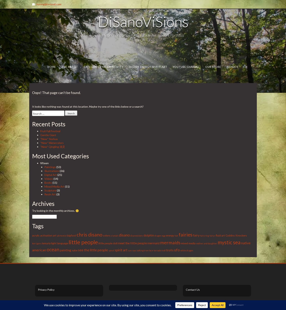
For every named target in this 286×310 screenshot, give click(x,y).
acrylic (36, 235)
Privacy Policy (46, 289)
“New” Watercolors (52, 142)
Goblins (230, 235)
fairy (196, 235)
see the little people (93, 250)
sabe (74, 250)
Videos (48, 178)
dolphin (149, 235)
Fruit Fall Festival (50, 131)
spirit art (121, 250)
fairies (185, 234)
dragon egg (159, 235)
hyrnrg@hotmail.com (48, 4)
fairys (212, 235)
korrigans (36, 243)
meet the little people (132, 243)
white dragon (186, 250)
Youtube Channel (186, 66)
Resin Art (50, 194)
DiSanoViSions (143, 21)
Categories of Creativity (104, 66)
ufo (177, 250)
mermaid (153, 243)
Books (48, 182)
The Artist (70, 66)
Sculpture (50, 190)
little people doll (107, 243)
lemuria (46, 243)
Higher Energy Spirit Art (148, 66)
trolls (170, 250)
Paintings (50, 167)
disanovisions (136, 235)
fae (176, 235)
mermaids (170, 242)
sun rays (132, 250)
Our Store (213, 66)
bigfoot (71, 235)
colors (106, 235)
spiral (111, 250)
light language (59, 243)
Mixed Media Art (54, 186)
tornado (157, 250)
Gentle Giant (48, 135)
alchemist (62, 235)
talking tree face (145, 250)
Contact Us (193, 289)
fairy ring (204, 235)
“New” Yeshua (49, 139)
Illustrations (51, 171)
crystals (114, 235)
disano (124, 235)
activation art (48, 235)
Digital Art (50, 174)
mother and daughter (206, 243)
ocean (53, 249)
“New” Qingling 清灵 (52, 146)
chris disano (89, 234)
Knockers (241, 235)
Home (51, 66)
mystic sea (229, 242)
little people (83, 242)
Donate (233, 66)
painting (65, 250)
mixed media (188, 243)
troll (164, 250)
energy (170, 235)
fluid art (220, 235)
